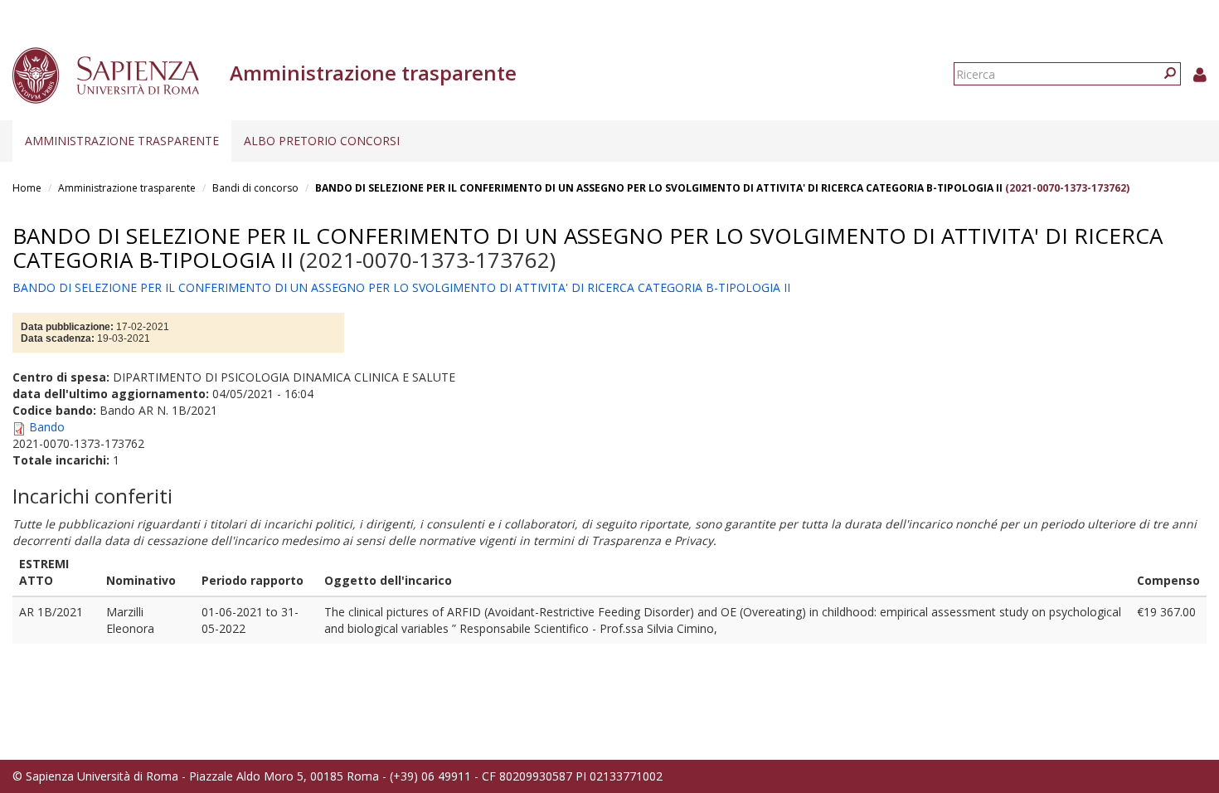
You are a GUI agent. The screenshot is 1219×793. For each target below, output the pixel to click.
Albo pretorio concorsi (322, 140)
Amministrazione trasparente (122, 140)
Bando (47, 427)
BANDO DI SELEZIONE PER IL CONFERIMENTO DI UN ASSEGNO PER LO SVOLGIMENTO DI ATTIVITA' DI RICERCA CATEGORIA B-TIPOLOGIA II (660, 188)
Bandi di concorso (255, 188)
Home (26, 188)
